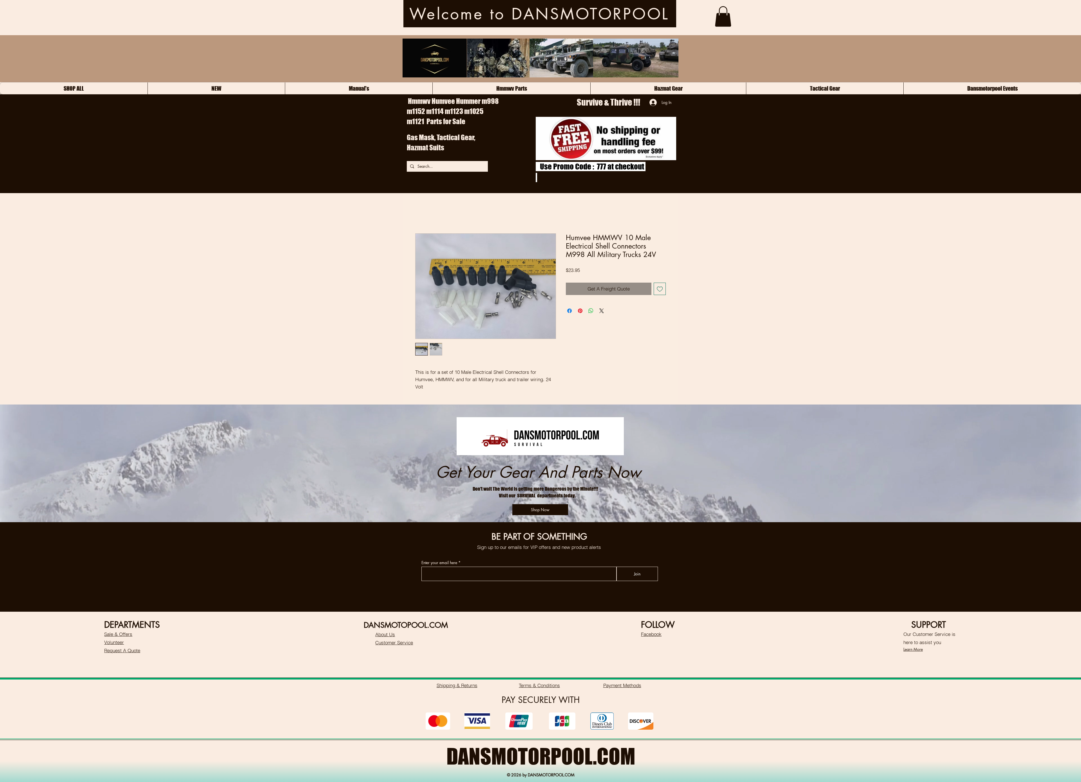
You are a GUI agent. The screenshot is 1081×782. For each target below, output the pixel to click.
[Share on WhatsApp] (591, 310)
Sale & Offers (118, 634)
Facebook (651, 634)
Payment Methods (622, 685)
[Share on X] (601, 310)
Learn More (913, 649)
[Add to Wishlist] (660, 289)
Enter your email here (439, 563)
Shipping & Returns (457, 685)
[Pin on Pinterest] (580, 310)
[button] (723, 16)
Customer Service (394, 642)
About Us (385, 634)
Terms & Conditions (539, 685)
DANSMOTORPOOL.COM (540, 756)
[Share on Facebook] (569, 310)
